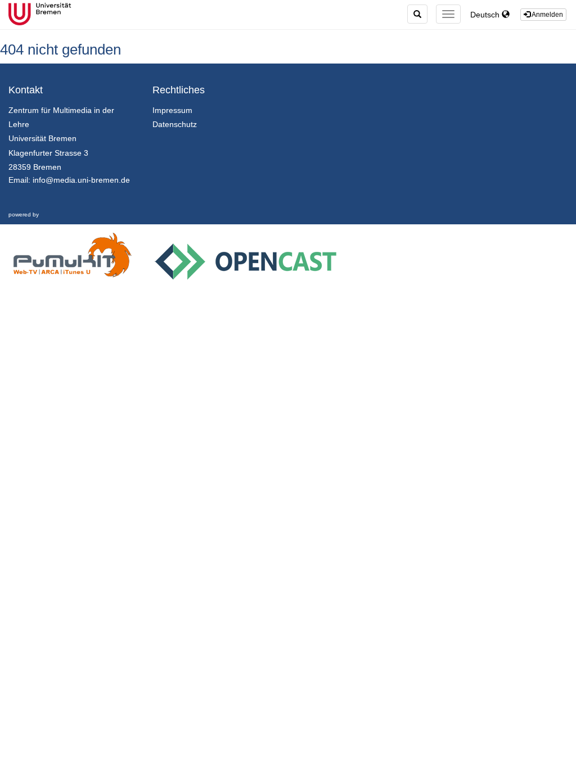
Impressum (172, 110)
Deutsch (486, 14)
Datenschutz (174, 124)
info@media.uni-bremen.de (81, 179)
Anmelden (546, 15)
